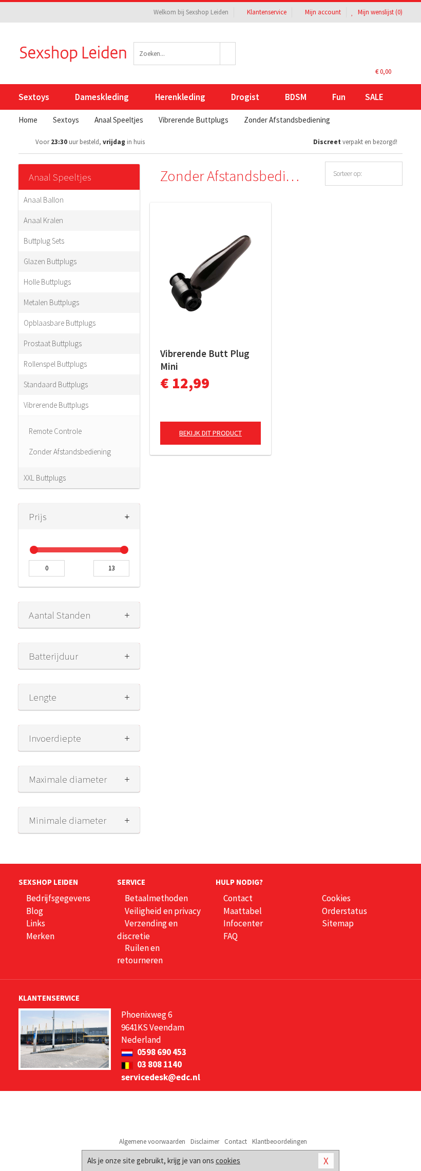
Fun (339, 97)
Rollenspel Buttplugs (55, 364)
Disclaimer (204, 1141)
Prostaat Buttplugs (53, 343)
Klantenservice (266, 12)
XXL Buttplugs (45, 478)
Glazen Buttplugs (50, 261)
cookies (228, 1160)
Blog (34, 911)
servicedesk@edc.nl (160, 1077)
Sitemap (338, 923)
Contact (238, 898)
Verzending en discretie (147, 929)
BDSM (296, 97)
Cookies (336, 898)
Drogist (245, 97)
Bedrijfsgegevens (58, 898)
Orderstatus (344, 911)
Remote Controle (55, 431)
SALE (374, 97)
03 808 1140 (159, 1064)
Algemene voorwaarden (152, 1141)
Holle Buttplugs (47, 282)
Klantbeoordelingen (279, 1141)
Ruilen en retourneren (140, 954)
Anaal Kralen (43, 220)
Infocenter (243, 923)
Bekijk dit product (210, 433)
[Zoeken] (228, 53)
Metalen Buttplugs (51, 302)
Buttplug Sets (44, 241)
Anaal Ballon (44, 200)
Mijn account (323, 12)
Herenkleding (180, 97)
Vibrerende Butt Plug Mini (205, 359)
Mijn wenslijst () (379, 12)
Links (35, 923)
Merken (40, 936)
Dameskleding (102, 97)
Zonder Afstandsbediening (70, 452)
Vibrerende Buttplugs (56, 405)
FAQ (230, 936)
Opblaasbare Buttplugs (59, 323)
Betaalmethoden (156, 898)
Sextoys (33, 97)
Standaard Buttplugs (56, 384)
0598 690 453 (161, 1052)
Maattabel (242, 911)
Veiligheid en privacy (163, 911)
